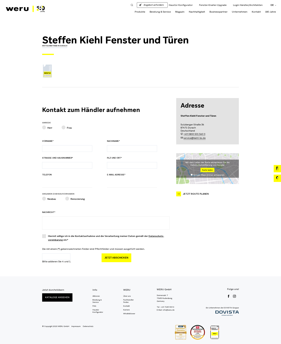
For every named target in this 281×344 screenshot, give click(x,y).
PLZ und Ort (114, 158)
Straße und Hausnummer (57, 158)
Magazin (179, 11)
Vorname (49, 141)
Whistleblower (129, 313)
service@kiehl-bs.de (195, 138)
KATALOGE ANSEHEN (57, 297)
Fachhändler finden (128, 301)
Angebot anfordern (154, 5)
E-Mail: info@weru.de (165, 310)
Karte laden (207, 170)
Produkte (140, 11)
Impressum (76, 326)
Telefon (47, 174)
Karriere (126, 310)
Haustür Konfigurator (97, 311)
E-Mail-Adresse (116, 174)
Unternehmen (239, 11)
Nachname (114, 141)
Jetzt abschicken (116, 257)
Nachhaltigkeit (197, 11)
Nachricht (49, 212)
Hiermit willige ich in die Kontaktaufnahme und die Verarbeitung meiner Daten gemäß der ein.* (106, 238)
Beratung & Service (160, 11)
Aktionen (96, 296)
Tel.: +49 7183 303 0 (165, 307)
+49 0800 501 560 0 (194, 134)
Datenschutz (88, 326)
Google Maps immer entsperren (208, 175)
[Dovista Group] (222, 313)
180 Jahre (270, 11)
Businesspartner (218, 11)
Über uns (127, 296)
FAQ (94, 306)
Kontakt (256, 11)
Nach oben (272, 335)
